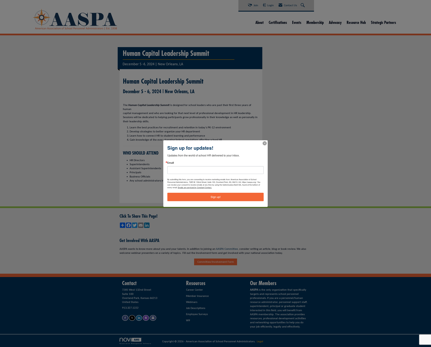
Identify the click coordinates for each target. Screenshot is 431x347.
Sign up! (216, 197)
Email (170, 162)
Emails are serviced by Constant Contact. (195, 187)
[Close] (265, 143)
